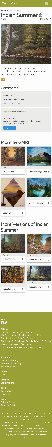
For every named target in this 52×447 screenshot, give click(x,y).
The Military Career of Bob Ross (16, 344)
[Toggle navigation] (46, 3)
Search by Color (8, 367)
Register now (9, 128)
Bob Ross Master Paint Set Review (17, 338)
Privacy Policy (7, 402)
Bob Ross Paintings (10, 360)
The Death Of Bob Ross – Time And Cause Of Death (26, 341)
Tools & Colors (7, 391)
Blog (3, 375)
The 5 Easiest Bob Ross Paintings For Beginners (23, 335)
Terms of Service (9, 405)
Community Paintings (11, 364)
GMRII (4, 19)
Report (5, 103)
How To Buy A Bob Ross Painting (17, 332)
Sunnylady (7, 95)
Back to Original (11, 10)
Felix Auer (24, 438)
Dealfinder (6, 394)
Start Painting (7, 383)
